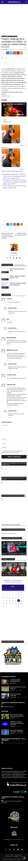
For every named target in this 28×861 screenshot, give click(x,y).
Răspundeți (9, 304)
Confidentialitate (18, 855)
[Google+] (10, 849)
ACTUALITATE (8, 5)
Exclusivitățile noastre (16, 776)
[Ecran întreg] (24, 554)
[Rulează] (3, 554)
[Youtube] (20, 258)
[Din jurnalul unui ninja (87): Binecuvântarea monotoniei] (5, 716)
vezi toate (20, 171)
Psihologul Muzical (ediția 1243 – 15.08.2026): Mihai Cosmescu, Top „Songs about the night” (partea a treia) (14, 176)
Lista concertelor (7, 773)
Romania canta (22, 777)
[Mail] (14, 849)
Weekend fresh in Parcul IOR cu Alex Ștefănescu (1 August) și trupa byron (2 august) (7, 236)
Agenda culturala (20, 774)
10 (26, 49)
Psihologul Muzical (17, 773)
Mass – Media (11, 774)
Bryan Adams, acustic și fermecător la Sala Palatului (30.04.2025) (17, 723)
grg (8, 319)
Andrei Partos (12, 363)
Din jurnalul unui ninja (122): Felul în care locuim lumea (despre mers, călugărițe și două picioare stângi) (14, 181)
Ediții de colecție (5, 776)
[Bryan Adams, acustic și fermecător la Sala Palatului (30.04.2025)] (5, 723)
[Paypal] (11, 258)
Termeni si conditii (9, 855)
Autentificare (15, 856)
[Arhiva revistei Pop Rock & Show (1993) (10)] (5, 688)
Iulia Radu (5, 49)
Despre (5, 120)
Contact (21, 856)
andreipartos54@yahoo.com (17, 839)
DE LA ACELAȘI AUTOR (19, 265)
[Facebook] (7, 258)
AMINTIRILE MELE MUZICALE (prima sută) (21, 234)
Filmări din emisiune (12, 777)
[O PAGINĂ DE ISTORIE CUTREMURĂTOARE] (5, 681)
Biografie (3, 774)
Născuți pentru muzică (7, 771)
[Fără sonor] (22, 554)
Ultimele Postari (7, 121)
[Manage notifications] (24, 858)
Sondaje (3, 777)
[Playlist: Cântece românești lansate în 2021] (5, 277)
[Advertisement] (14, 21)
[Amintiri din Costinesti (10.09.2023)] (5, 695)
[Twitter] (17, 258)
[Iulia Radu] (14, 134)
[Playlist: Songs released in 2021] (5, 270)
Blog (25, 771)
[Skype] (14, 258)
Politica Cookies (8, 856)
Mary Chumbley (11, 337)
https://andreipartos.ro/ (14, 255)
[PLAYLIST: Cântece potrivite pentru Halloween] (5, 285)
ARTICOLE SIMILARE (7, 265)
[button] (26, 2)
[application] (14, 548)
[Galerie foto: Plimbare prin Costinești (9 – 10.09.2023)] (5, 732)
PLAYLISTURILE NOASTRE (18, 5)
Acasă (2, 5)
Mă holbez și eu (18, 771)
